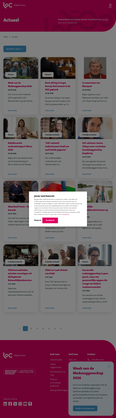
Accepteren (50, 220)
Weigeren (37, 220)
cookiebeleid (65, 214)
